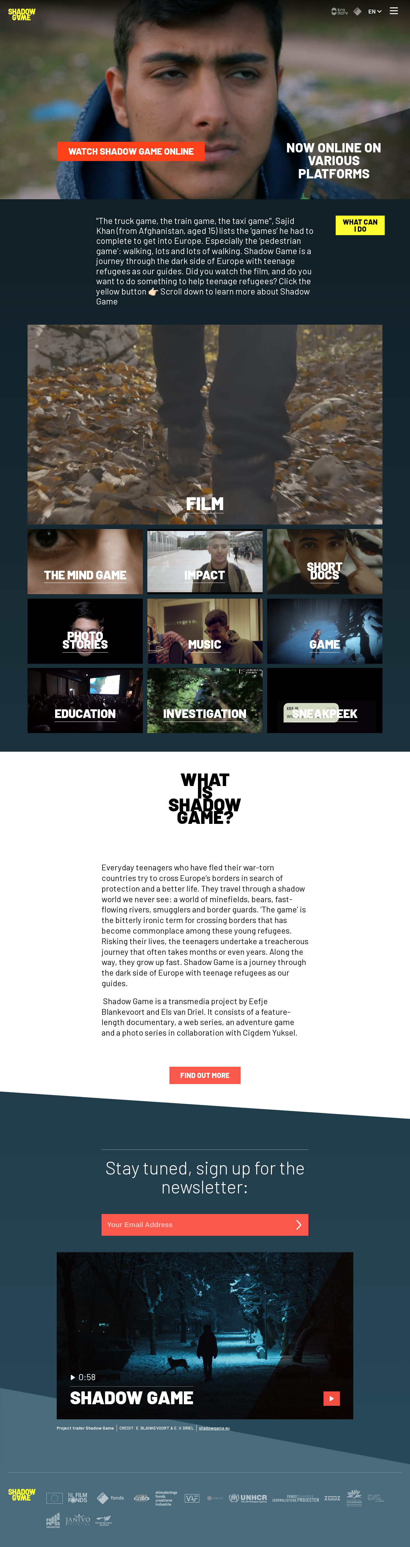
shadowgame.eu (214, 1428)
